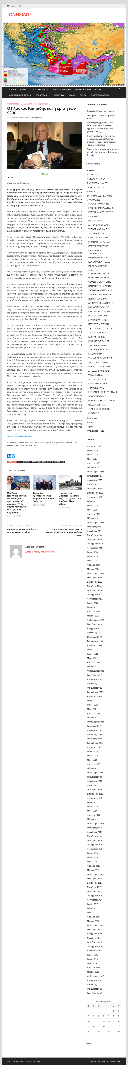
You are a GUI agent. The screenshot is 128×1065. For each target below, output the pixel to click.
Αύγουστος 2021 (94, 696)
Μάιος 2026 (92, 459)
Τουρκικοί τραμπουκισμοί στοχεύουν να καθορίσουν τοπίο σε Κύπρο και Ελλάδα (103, 152)
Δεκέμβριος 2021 (94, 679)
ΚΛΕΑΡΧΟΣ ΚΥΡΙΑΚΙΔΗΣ (100, 366)
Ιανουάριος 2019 (94, 827)
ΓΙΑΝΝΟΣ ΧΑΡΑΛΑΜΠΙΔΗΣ (100, 208)
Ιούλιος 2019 (92, 802)
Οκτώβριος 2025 (94, 488)
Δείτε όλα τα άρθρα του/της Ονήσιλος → (42, 552)
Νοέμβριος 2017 (94, 887)
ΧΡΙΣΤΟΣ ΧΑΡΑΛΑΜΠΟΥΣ (100, 294)
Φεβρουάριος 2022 (95, 671)
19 (98, 1026)
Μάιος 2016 (92, 963)
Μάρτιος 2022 (93, 666)
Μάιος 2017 (92, 912)
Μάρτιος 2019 (93, 819)
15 (113, 1021)
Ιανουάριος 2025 (94, 526)
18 (93, 1026)
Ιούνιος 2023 (92, 607)
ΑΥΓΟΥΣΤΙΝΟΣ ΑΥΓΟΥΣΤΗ (100, 303)
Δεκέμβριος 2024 (94, 531)
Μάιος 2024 (92, 560)
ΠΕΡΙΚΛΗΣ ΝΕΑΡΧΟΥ (98, 299)
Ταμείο (83, 95)
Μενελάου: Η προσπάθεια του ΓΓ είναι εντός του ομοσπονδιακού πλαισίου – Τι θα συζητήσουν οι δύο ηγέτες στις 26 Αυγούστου (16, 503)
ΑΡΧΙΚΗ (12, 90)
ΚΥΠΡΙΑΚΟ (24, 90)
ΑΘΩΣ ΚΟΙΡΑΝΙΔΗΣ (97, 396)
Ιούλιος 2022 (92, 649)
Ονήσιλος (38, 117)
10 (88, 1021)
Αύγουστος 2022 (94, 645)
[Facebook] (9, 454)
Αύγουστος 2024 (94, 548)
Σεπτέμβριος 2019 (95, 794)
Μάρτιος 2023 (93, 615)
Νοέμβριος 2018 (94, 836)
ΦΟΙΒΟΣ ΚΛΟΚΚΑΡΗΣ (98, 204)
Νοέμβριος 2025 (94, 484)
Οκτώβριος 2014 (94, 989)
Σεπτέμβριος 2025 (95, 493)
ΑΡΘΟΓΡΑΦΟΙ (41, 95)
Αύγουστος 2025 (94, 497)
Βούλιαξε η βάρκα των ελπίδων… (101, 111)
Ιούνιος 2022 (92, 654)
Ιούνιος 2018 (92, 857)
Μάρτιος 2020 (93, 768)
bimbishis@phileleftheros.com (20, 436)
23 (118, 1026)
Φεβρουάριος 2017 (95, 925)
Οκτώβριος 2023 (94, 590)
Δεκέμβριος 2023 (94, 582)
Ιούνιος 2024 (92, 556)
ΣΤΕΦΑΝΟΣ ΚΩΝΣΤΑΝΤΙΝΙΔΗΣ (102, 392)
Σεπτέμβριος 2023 (95, 594)
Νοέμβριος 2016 (94, 938)
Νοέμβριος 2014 (94, 984)
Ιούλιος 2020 (92, 751)
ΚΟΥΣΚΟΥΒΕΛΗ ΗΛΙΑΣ (99, 262)
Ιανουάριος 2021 (94, 726)
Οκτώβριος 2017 (94, 891)
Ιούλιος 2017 (92, 904)
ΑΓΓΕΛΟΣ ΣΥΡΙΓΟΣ (97, 379)
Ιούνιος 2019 (92, 806)
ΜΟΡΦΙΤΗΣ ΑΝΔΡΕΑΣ (98, 277)
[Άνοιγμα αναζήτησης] (120, 89)
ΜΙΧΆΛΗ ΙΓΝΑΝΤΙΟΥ (97, 315)
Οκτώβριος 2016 (94, 942)
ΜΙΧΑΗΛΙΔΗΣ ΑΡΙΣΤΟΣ (99, 242)
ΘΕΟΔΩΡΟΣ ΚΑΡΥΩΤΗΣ (99, 282)
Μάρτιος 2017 (93, 921)
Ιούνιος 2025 (92, 505)
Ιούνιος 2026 (92, 454)
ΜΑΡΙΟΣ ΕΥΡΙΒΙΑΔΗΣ (98, 257)
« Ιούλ (88, 1043)
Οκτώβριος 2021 (94, 688)
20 (103, 1026)
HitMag (117, 1061)
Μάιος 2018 (92, 861)
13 (103, 1021)
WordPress (107, 1061)
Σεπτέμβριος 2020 (95, 743)
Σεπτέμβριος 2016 (95, 946)
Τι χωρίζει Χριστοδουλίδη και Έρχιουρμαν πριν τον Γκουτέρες (43, 497)
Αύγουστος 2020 (94, 747)
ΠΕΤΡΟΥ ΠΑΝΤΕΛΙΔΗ (98, 324)
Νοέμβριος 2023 (94, 586)
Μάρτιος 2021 (93, 717)
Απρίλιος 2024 (93, 565)
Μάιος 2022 (92, 658)
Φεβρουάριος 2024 (95, 573)
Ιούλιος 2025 (92, 501)
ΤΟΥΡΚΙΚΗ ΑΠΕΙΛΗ (83, 90)
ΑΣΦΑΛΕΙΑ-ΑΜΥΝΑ (41, 90)
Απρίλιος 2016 (93, 967)
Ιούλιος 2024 (92, 552)
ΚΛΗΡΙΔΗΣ (26, 462)
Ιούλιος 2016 (92, 955)
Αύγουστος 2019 (94, 798)
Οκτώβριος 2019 (94, 789)
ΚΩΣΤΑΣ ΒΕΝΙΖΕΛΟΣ (98, 246)
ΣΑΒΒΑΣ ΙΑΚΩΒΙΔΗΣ (98, 229)
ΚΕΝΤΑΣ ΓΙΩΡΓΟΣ (96, 337)
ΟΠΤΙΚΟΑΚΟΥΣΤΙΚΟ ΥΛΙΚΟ (20, 95)
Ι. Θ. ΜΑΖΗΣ (93, 216)
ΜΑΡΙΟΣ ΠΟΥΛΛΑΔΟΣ (98, 307)
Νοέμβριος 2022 (94, 632)
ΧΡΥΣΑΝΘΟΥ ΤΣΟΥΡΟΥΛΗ (100, 328)
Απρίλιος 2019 (93, 815)
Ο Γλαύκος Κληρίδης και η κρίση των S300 (48, 462)
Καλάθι (72, 95)
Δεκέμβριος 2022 (94, 628)
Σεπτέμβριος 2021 (95, 692)
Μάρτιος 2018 (93, 870)
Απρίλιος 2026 (93, 463)
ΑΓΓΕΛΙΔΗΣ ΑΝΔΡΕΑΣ (98, 371)
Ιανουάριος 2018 (94, 878)
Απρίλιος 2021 (93, 713)
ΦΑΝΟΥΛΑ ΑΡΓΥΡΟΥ (98, 237)
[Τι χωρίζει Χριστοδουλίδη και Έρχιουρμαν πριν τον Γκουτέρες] (44, 483)
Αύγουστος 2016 (94, 950)
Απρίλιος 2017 (93, 916)
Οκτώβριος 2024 (94, 539)
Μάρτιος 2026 (93, 467)
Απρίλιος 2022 (93, 662)
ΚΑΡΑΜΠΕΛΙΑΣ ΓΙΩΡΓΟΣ (100, 383)
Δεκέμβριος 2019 (94, 781)
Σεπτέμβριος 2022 (95, 641)
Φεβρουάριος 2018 (95, 874)
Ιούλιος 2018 (92, 853)
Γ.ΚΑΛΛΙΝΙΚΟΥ (95, 354)
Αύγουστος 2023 (94, 599)
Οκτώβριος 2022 (94, 637)
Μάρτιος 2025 (93, 518)
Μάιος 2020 (92, 760)
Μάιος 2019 (92, 811)
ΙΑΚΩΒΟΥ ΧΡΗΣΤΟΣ (97, 266)
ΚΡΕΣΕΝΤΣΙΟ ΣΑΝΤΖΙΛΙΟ (100, 311)
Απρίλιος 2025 (93, 514)
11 (93, 1021)
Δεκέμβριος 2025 (94, 480)
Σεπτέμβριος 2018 (95, 844)
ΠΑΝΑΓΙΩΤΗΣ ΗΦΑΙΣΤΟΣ (100, 286)
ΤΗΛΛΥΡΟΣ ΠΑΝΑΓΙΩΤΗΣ (100, 358)
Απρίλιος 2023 (93, 611)
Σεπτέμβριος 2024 (95, 543)
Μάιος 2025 (92, 509)
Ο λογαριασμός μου (100, 95)
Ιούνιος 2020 (92, 755)
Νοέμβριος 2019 (94, 785)
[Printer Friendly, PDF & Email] (44, 174)
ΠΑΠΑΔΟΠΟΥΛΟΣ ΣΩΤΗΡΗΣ (101, 400)
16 (118, 1021)
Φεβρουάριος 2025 (95, 522)
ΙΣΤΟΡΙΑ (98, 90)
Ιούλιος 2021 (92, 700)
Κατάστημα (59, 95)
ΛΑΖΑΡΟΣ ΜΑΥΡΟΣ (97, 233)
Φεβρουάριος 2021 (95, 721)
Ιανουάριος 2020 (94, 777)
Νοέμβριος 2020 (94, 734)
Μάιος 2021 (92, 709)
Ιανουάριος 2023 (94, 624)
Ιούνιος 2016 (92, 959)
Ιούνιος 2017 (92, 908)
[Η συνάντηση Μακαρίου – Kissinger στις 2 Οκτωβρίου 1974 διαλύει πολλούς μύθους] (70, 483)
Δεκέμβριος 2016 (94, 933)
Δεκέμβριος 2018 (94, 832)
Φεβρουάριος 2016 (95, 976)
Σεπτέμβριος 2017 (95, 895)
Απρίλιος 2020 (93, 764)
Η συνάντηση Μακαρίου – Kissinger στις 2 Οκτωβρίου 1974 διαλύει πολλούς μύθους (70, 498)
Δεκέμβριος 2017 (94, 883)
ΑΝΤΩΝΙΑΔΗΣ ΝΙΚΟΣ (98, 362)
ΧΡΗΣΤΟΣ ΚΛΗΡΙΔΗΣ (98, 349)
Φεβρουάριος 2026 (95, 471)
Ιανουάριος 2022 (94, 675)
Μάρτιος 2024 (93, 569)
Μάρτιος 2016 (93, 972)
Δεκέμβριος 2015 (94, 980)
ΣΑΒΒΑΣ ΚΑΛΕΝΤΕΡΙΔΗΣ (100, 290)
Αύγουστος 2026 (94, 446)
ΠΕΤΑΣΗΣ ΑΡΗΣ (96, 220)
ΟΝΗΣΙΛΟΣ (20, 14)
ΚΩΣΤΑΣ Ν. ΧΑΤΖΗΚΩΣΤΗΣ (101, 212)
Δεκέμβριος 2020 (94, 730)
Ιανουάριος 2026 (94, 476)
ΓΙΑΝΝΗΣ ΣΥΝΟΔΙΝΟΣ (98, 341)
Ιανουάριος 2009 (94, 993)
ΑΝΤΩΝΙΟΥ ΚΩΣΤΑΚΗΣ (99, 225)
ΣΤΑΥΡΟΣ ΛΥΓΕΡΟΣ (97, 320)
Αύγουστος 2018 (94, 849)
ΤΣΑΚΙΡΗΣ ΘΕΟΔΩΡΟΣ (99, 409)
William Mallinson (96, 375)
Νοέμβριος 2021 (94, 683)
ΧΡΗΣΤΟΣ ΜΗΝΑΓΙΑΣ (98, 345)
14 (108, 1021)
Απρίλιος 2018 (93, 866)
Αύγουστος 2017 (94, 900)
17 (88, 1026)
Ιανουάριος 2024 (94, 577)
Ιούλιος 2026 (92, 450)
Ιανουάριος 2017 (94, 929)
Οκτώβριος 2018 (94, 840)
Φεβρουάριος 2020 (95, 772)
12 (98, 1021)
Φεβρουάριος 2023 (95, 620)
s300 (19, 462)
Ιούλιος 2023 (92, 603)
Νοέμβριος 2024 (94, 535)
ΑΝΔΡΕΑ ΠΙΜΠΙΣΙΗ (13, 104)
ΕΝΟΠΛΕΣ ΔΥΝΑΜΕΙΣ (62, 90)
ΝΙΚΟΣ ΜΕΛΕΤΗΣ (96, 405)
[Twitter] (13, 454)
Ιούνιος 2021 (92, 705)
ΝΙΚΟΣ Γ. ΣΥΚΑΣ (96, 388)
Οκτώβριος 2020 (94, 738)
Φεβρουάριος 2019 (95, 823)
